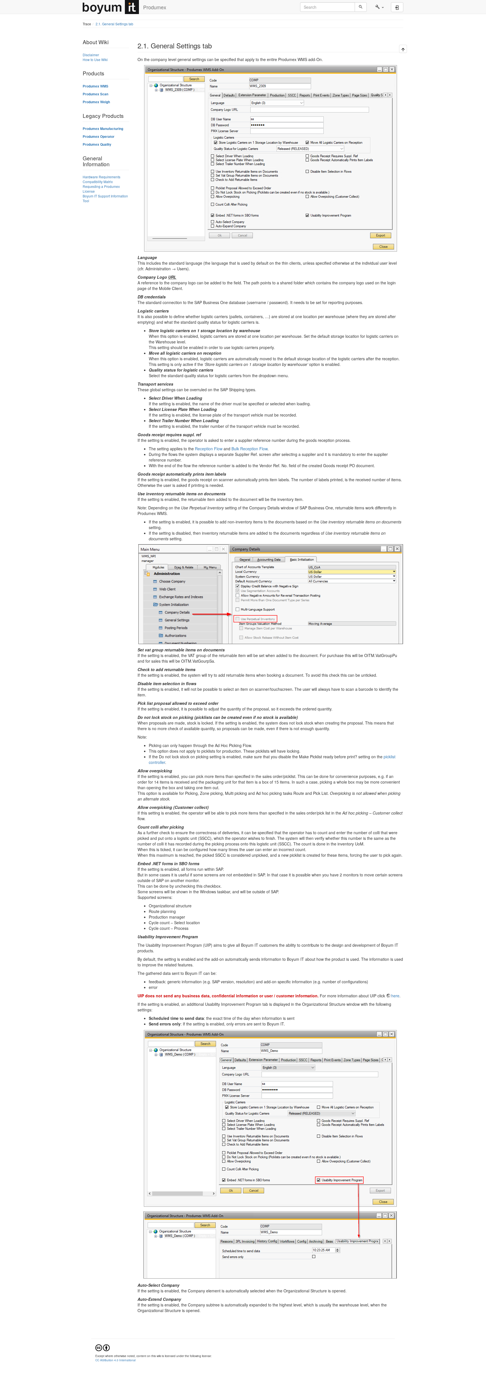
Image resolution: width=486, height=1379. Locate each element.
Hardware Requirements (101, 176)
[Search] (361, 7)
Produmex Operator (98, 136)
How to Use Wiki (95, 59)
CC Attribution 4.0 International (115, 1360)
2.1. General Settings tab (114, 23)
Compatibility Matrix (98, 181)
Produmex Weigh (96, 102)
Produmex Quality (97, 144)
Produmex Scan (95, 94)
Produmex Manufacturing (103, 128)
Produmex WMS (95, 86)
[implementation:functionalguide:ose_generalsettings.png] (270, 158)
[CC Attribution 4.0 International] (102, 1347)
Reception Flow (208, 448)
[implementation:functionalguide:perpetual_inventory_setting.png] (270, 594)
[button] (379, 7)
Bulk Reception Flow (249, 448)
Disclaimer (91, 54)
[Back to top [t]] (403, 49)
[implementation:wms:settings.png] (270, 1154)
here (395, 995)
